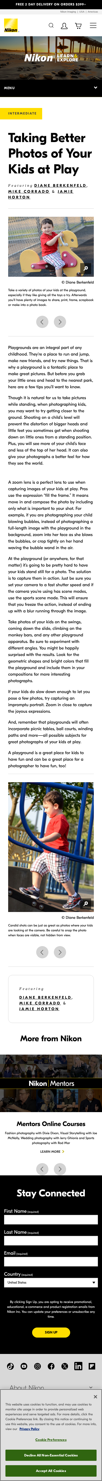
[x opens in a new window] (65, 1366)
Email (16, 1253)
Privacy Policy (29, 1429)
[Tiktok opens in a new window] (10, 1366)
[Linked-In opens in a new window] (78, 1366)
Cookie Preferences (50, 1440)
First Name (21, 1211)
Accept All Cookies (51, 1471)
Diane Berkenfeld (60, 185)
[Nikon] (12, 25)
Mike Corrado (29, 191)
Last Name (21, 1232)
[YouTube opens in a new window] (24, 1366)
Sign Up (57, 1332)
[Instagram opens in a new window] (37, 1366)
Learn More (50, 1152)
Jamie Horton (39, 1009)
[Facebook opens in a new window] (51, 1366)
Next (60, 322)
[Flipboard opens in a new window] (92, 1366)
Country (18, 1274)
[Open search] (51, 25)
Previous (42, 322)
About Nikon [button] (27, 1388)
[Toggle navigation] (93, 25)
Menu (9, 88)
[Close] (95, 1397)
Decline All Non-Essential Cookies (51, 1455)
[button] (7, 4)
